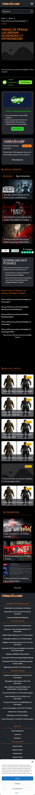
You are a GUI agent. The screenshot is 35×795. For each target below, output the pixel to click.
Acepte (17, 778)
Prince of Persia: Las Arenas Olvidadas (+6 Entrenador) (16, 300)
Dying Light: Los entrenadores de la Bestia (17, 608)
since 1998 (26, 146)
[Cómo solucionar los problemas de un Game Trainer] (17, 573)
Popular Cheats (17, 757)
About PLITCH (17, 129)
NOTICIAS (8, 176)
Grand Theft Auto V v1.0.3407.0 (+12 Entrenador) (17, 719)
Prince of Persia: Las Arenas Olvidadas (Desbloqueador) (14, 315)
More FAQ (17, 588)
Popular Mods (17, 753)
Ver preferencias (17, 788)
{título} (16, 792)
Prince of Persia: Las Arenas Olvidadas (13, 21)
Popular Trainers (17, 750)
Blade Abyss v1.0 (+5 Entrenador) (17, 715)
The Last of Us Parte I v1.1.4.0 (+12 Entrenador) (17, 693)
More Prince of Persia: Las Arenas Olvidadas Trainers (17, 336)
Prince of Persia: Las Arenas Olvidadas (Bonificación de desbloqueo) (14, 308)
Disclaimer (17, 738)
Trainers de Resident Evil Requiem (17, 617)
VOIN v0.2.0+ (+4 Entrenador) (17, 712)
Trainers (4, 24)
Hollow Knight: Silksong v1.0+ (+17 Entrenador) (18, 635)
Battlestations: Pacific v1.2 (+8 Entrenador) (17, 667)
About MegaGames (17, 731)
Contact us (17, 734)
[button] (32, 761)
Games (11, 18)
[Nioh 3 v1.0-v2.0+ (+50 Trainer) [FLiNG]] (17, 528)
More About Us (17, 160)
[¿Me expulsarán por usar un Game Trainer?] (17, 550)
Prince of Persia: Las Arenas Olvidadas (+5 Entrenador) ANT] (16, 330)
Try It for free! (25, 82)
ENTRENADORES (24, 176)
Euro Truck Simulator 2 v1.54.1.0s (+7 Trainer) (17, 708)
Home (3, 18)
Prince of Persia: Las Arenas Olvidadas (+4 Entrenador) (16, 323)
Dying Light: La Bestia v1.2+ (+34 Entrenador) (17, 639)
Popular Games (17, 746)
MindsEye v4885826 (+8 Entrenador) (17, 654)
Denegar (17, 783)
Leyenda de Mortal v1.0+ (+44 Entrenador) (17, 625)
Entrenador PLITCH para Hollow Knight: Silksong (17, 657)
